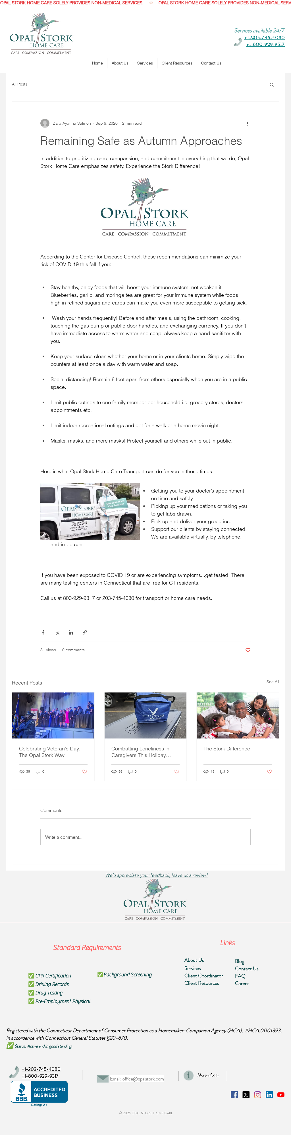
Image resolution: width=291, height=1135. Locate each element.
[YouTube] (280, 1094)
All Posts (19, 84)
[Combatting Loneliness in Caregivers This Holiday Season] (146, 715)
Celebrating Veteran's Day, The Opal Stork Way (49, 751)
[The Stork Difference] (238, 715)
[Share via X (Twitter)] (57, 632)
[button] (272, 84)
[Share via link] (85, 632)
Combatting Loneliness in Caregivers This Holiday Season (140, 751)
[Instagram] (257, 1094)
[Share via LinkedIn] (71, 632)
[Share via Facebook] (43, 632)
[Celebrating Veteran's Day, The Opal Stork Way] (53, 715)
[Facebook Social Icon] (234, 1094)
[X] (246, 1094)
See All (273, 681)
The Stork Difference (226, 748)
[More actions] (247, 123)
